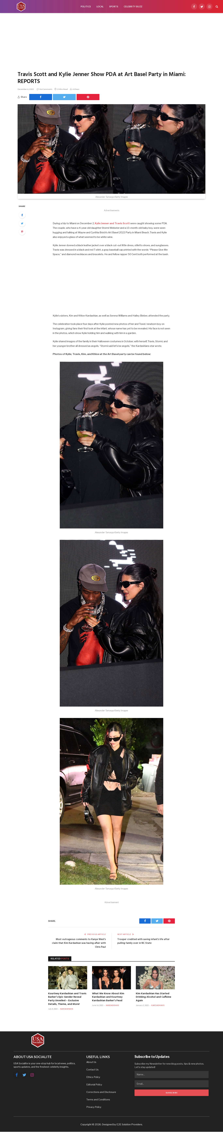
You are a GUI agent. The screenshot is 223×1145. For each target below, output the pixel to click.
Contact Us (92, 1069)
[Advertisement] (111, 41)
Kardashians (66, 1009)
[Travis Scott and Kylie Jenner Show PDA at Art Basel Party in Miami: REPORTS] (111, 149)
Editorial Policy (94, 1084)
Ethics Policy (93, 1077)
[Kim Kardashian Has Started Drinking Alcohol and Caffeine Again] (155, 977)
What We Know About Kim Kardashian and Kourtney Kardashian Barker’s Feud (108, 997)
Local (100, 6)
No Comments (46, 89)
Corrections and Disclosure (101, 1092)
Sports (113, 6)
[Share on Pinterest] (88, 97)
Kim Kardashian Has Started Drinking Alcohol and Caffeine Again (153, 997)
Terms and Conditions (98, 1099)
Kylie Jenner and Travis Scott (112, 223)
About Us (91, 1062)
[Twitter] (22, 223)
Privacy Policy (93, 1107)
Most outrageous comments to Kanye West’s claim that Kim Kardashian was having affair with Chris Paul (79, 943)
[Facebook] (22, 215)
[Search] (216, 6)
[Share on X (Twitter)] (64, 97)
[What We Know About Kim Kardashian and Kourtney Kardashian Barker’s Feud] (111, 977)
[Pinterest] (22, 231)
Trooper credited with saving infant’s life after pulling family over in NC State (143, 941)
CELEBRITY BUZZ (133, 6)
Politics (86, 6)
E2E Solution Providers (129, 1124)
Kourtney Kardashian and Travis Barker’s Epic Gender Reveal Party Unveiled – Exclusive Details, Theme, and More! (67, 999)
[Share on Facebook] (40, 97)
